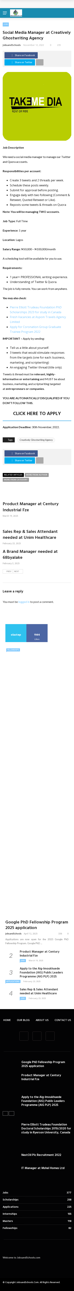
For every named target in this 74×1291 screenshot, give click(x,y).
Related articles (13, 475)
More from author (36, 475)
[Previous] (5, 1113)
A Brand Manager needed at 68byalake (30, 554)
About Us (42, 1020)
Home (7, 1020)
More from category (15, 480)
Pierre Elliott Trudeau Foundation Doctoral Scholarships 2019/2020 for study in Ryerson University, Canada (46, 1128)
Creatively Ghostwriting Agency (36, 439)
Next (16, 571)
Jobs (6, 24)
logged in (24, 601)
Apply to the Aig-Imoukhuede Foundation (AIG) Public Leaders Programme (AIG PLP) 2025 (41, 972)
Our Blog (23, 1020)
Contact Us (63, 1020)
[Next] (11, 1113)
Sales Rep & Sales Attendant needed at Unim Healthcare (30, 534)
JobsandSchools (12, 45)
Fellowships (13, 650)
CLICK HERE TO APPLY (37, 414)
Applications (13, 981)
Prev (8, 571)
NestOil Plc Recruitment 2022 (41, 1155)
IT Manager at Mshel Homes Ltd (42, 1168)
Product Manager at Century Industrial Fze (31, 507)
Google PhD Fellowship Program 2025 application (38, 4)
